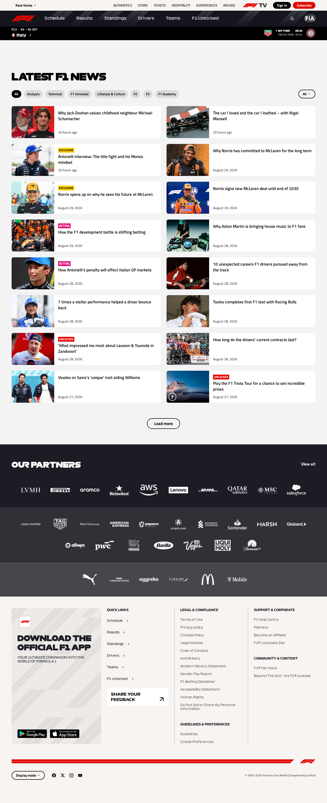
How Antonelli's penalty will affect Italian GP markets (105, 270)
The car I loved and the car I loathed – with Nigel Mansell (255, 116)
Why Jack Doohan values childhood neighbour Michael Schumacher (105, 116)
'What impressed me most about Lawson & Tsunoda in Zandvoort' (106, 348)
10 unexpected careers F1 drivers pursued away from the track (260, 267)
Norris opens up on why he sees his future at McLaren (105, 194)
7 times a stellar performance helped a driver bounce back (104, 305)
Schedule (55, 18)
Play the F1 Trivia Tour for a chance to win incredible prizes (259, 386)
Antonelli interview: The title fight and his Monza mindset (100, 159)
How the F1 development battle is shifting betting (101, 232)
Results (84, 18)
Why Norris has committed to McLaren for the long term (262, 151)
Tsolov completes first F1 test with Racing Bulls (255, 302)
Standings (115, 18)
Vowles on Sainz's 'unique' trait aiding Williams (99, 378)
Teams (173, 18)
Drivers (146, 18)
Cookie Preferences (196, 741)
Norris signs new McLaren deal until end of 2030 (256, 189)
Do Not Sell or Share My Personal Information (207, 707)
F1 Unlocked (205, 18)
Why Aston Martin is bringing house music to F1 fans (259, 226)
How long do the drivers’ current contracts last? (255, 340)
